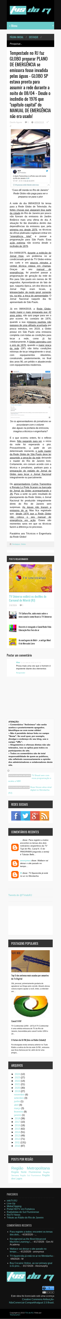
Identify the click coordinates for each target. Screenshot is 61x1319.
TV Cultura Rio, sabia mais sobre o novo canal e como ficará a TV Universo (35, 615)
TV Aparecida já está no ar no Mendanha (31, 1256)
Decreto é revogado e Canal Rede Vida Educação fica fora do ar (35, 628)
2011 (17, 1142)
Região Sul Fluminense (30, 1175)
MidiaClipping (14, 1206)
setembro (19, 1098)
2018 (18, 1118)
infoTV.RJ (12, 1200)
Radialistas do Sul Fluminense (23, 1212)
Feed (44, 816)
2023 (18, 1077)
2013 (18, 1135)
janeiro (18, 1115)
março (17, 1108)
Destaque (33, 37)
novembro (19, 1094)
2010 (18, 1146)
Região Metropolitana (30, 1168)
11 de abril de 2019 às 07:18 (31, 662)
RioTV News (13, 1215)
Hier (18, 662)
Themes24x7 (15, 1315)
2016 (18, 1125)
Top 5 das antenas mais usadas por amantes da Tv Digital (30, 977)
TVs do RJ (29, 1313)
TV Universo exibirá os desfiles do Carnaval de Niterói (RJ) (27, 598)
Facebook (16, 816)
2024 (18, 1074)
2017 (18, 1122)
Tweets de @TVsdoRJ (20, 895)
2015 (18, 1129)
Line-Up (11, 1203)
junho (17, 1101)
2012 (18, 1139)
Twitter (25, 816)
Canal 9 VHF (16, 1021)
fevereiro (19, 1111)
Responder (20, 673)
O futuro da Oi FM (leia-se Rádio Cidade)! (28, 1040)
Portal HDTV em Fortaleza (21, 1209)
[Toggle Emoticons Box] (8, 770)
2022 (18, 1081)
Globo (23, 544)
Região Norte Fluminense (26, 1172)
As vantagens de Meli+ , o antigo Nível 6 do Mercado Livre (35, 642)
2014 (18, 1132)
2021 (18, 1084)
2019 (18, 1091)
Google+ (35, 816)
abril (16, 1105)
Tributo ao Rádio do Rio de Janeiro (25, 1217)
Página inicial (16, 37)
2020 (18, 1088)
